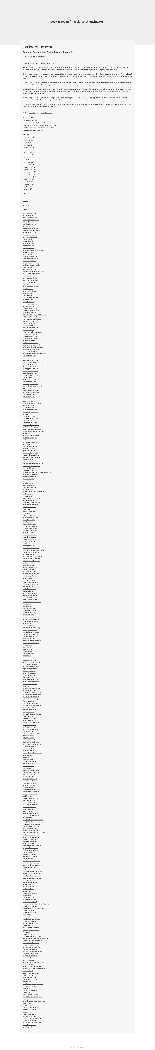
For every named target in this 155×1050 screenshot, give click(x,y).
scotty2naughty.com (29, 612)
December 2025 (28, 152)
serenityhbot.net (28, 811)
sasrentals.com (28, 444)
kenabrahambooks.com (30, 582)
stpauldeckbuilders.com (30, 848)
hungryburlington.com (30, 638)
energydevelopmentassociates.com (34, 353)
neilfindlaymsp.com (29, 727)
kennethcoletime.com (30, 636)
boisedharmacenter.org (30, 504)
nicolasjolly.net (28, 591)
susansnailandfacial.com (31, 815)
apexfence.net (27, 1027)
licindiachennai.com (29, 222)
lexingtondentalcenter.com (31, 457)
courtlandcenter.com (29, 725)
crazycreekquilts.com (30, 576)
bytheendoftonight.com (30, 517)
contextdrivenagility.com (31, 621)
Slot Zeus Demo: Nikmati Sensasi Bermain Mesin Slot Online (39, 127)
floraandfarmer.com (29, 356)
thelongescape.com (29, 658)
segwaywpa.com (28, 776)
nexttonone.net (28, 809)
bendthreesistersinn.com (31, 697)
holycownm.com (28, 712)
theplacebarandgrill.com (31, 733)
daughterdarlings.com (30, 224)
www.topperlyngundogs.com (32, 824)
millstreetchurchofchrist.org (32, 966)
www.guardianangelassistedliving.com (35, 938)
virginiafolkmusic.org (30, 474)
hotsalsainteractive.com (31, 228)
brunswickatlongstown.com (32, 640)
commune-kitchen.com (30, 584)
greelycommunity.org (30, 599)
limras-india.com (28, 215)
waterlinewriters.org (29, 783)
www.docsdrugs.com (30, 854)
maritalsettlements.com (30, 677)
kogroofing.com (28, 299)
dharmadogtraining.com (31, 1007)
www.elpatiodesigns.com (31, 928)
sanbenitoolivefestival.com (31, 528)
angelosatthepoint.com (30, 740)
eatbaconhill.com (28, 248)
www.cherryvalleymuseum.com (33, 332)
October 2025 (27, 155)
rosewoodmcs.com (29, 897)
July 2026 (26, 140)
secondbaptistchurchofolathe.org (34, 1001)
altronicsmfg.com (28, 245)
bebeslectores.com (29, 340)
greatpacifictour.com (30, 718)
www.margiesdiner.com (30, 856)
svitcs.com (26, 757)
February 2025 (27, 164)
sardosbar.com (28, 399)
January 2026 (27, 150)
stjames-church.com (29, 610)
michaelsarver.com (29, 448)
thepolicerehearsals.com (31, 552)
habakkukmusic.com (29, 807)
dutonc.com (27, 656)
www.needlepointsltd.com (31, 861)
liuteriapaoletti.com (29, 690)
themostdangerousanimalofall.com (34, 550)
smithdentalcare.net (29, 1020)
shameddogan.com (29, 785)
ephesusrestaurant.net (30, 921)
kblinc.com (26, 414)
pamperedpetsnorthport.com (32, 418)
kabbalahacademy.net (30, 438)
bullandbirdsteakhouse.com (32, 863)
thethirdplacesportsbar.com (32, 919)
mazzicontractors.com (30, 917)
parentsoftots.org (29, 787)
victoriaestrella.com (29, 720)
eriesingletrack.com (29, 416)
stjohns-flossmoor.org (30, 699)
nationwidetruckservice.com (32, 714)
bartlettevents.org (29, 325)
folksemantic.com (29, 397)
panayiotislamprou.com (30, 308)
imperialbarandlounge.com (31, 379)
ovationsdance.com (29, 476)
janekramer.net (27, 645)
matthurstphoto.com (30, 958)
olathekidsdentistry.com (31, 425)
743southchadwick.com (30, 364)
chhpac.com (27, 1005)
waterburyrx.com (28, 735)
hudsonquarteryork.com (31, 930)
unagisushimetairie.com (30, 278)
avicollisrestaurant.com (30, 729)
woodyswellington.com (30, 923)
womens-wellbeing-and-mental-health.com (37, 472)
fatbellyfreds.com (28, 925)
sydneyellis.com (28, 459)
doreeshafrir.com (28, 615)
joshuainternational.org (30, 813)
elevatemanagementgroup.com (33, 984)
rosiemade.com (28, 420)
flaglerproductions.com (30, 569)
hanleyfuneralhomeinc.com (31, 427)
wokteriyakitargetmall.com (31, 455)
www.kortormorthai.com (31, 839)
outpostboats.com (29, 515)
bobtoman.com (28, 295)
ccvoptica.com (27, 880)
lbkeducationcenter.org (30, 485)
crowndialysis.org (28, 461)
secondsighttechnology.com (32, 446)
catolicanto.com (28, 483)
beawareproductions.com (31, 619)
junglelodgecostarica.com (31, 662)
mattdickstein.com (29, 800)
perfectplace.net (28, 489)
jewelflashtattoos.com (30, 280)
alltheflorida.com (28, 960)
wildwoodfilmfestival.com (31, 317)
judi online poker (46, 113)
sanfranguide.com (29, 541)
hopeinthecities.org (29, 520)
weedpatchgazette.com (30, 412)
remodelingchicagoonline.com (33, 871)
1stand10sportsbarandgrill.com (33, 431)
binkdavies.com (28, 578)
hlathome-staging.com (30, 453)
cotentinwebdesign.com (30, 334)
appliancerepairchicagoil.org (32, 265)
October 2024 (27, 174)
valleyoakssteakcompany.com (32, 744)
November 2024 (28, 172)
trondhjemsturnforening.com (32, 940)
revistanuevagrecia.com (30, 608)
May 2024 (26, 186)
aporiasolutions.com (29, 774)
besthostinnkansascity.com (32, 1018)
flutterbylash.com (28, 975)
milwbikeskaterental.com (31, 679)
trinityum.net (27, 915)
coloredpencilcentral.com (31, 375)
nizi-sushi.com (27, 647)
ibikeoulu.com (27, 623)
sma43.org (26, 869)
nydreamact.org (28, 276)
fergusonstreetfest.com (30, 953)
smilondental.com (29, 440)
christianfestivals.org (30, 664)
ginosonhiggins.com (29, 673)
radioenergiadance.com (30, 304)
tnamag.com (27, 768)
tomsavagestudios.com (30, 470)
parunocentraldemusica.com (32, 936)
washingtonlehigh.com (30, 882)
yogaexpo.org (27, 496)
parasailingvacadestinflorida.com (34, 969)
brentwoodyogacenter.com (31, 874)
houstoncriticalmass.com (31, 548)
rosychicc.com (27, 513)
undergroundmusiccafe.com (32, 1022)
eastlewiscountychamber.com (32, 556)
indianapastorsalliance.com (32, 742)
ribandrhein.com (28, 479)
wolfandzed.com (28, 889)
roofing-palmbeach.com (31, 369)
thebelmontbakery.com (30, 258)
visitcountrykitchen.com (30, 666)
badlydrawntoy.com (29, 802)
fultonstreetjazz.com (29, 323)
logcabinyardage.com (30, 794)
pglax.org (26, 686)
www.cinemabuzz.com (30, 893)
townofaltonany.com (30, 684)
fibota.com (26, 932)
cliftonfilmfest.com (29, 377)
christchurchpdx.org (29, 580)
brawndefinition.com (29, 571)
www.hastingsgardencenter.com (33, 908)
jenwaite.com (27, 981)
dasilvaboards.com (29, 563)
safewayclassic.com (29, 261)
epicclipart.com (28, 289)
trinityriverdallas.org (29, 487)
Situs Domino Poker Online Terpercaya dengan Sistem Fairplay (40, 125)
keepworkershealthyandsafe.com (33, 271)
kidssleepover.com (29, 252)
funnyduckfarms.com (30, 979)
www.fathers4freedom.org (31, 822)
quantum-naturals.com (30, 949)
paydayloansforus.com (30, 256)
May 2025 (26, 157)
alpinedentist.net (28, 302)
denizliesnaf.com (28, 751)
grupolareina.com (28, 330)
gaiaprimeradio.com (29, 651)
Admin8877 (44, 57)
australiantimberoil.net (30, 343)
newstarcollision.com (30, 442)
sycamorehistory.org (29, 899)
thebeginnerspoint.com (30, 537)
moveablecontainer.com (30, 328)
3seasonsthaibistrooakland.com (33, 492)
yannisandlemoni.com (30, 410)
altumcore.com (28, 763)
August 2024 (27, 179)
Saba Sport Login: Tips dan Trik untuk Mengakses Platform (39, 122)
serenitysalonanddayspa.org (32, 230)
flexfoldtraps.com (29, 835)
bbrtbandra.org (28, 284)
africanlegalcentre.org (30, 595)
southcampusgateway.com (31, 310)
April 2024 (26, 189)
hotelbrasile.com (28, 321)
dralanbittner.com (29, 407)
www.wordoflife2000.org (31, 390)
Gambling (32, 113)
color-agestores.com (29, 507)
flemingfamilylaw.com (30, 990)
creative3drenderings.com (31, 789)
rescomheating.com (29, 1014)
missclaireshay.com (29, 213)
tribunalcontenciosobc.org (31, 558)
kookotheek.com (28, 306)
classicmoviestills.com (30, 530)
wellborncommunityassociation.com (35, 315)
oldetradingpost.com (30, 336)
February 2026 (27, 147)
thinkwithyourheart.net (30, 384)
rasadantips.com (28, 241)
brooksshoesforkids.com (31, 770)
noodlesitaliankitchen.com (31, 274)
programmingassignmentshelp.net (34, 250)
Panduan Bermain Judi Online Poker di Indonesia (48, 52)
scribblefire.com (28, 494)
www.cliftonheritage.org (30, 867)
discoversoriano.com (30, 535)
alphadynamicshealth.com (31, 973)
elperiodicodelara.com (30, 217)
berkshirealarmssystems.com (32, 403)
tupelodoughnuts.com (30, 422)
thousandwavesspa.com (31, 722)
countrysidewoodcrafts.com (32, 263)
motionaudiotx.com (29, 1010)
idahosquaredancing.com (31, 392)
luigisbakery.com (28, 884)
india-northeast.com (29, 366)
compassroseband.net (30, 761)
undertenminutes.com (30, 237)
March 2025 (27, 162)
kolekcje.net (26, 481)
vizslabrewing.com (29, 405)
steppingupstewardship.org (32, 878)
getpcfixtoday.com (29, 282)
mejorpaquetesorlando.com (32, 429)
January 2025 (27, 167)
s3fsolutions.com (28, 358)
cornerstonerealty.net (30, 902)
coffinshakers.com (29, 625)
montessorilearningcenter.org (32, 951)
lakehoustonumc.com (30, 804)
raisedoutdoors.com (29, 381)
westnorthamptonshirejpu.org (32, 319)
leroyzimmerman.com (30, 986)
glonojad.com (27, 606)
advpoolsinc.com (28, 738)
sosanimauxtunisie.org (30, 297)
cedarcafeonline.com (30, 233)
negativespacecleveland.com (32, 688)
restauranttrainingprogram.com (33, 463)
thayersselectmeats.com (31, 772)
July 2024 (26, 181)
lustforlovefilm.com (29, 589)
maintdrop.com (28, 293)
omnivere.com (27, 239)
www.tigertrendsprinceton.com (33, 820)
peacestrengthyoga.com (31, 830)
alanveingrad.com (29, 671)
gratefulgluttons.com (30, 522)
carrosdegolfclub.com (30, 351)
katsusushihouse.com (30, 597)
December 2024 (28, 169)
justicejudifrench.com (30, 630)
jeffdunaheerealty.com (30, 828)
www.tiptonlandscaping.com (32, 876)
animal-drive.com (28, 766)
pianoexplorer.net (28, 910)
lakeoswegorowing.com (30, 994)
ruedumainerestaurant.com (32, 602)
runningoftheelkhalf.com (31, 826)
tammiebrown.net (28, 653)
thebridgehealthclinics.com (31, 781)
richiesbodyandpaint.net (31, 220)
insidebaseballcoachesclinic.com (33, 962)
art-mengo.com (28, 649)
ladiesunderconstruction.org (32, 338)
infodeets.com (27, 226)
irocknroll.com (27, 388)
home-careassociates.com (31, 498)
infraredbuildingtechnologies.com (34, 347)
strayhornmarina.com (30, 567)
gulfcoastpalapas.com (30, 779)
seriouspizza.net (28, 759)
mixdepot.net (27, 895)
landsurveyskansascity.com (32, 845)
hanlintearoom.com (29, 977)
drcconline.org (27, 731)
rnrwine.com (27, 992)
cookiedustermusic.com (30, 703)
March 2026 (27, 145)
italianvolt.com (28, 401)
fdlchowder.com (28, 858)
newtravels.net (27, 254)
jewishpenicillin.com (29, 468)
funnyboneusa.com (29, 701)
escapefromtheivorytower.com (33, 362)
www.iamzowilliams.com (31, 906)
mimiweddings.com (29, 1016)
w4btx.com (26, 433)
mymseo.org (27, 1003)
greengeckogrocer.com (30, 451)
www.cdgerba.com (29, 934)
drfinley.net (26, 988)
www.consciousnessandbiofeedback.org (36, 904)
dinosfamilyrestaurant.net (31, 345)
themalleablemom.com (30, 634)
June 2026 (26, 142)
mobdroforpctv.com (29, 524)
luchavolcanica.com (29, 710)
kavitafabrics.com (29, 707)
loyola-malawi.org (29, 511)
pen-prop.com (27, 817)
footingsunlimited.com (30, 850)
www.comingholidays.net (31, 539)
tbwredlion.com (28, 945)
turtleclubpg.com (28, 716)
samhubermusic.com (29, 1025)
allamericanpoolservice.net (31, 466)
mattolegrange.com (29, 660)
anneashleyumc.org (29, 843)
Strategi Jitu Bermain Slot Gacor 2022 (33, 130)
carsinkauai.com (28, 964)
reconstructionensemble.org (32, 705)
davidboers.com (28, 796)
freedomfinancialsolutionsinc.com (34, 833)
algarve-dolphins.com (30, 669)
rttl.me (25, 1012)
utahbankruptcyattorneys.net (32, 386)
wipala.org (26, 509)
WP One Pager (80, 1047)
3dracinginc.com (28, 545)
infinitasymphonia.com (30, 593)
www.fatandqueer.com (30, 841)
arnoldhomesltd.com (30, 373)
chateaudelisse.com (29, 312)
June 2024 (26, 184)
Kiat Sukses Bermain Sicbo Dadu (32, 120)
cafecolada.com (28, 533)
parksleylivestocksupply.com (32, 502)
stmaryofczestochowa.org (31, 628)
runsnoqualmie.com (29, 852)
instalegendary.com (29, 269)
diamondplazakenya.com (31, 943)
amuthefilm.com (28, 587)
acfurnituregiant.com (30, 235)
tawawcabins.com (29, 394)
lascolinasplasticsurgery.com (32, 865)
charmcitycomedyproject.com (32, 617)
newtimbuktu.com (29, 243)
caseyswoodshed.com (30, 746)
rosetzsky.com (27, 604)
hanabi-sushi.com (28, 887)
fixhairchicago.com (29, 748)
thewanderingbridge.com (31, 632)
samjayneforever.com (30, 956)
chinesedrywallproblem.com (32, 694)
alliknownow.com (28, 554)
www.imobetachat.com (30, 798)
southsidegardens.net (30, 912)
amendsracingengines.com (31, 837)
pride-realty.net (28, 971)
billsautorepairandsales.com (32, 947)
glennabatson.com (29, 565)
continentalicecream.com (31, 574)
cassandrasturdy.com (30, 526)
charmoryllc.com (28, 543)
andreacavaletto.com (30, 500)
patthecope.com (28, 755)
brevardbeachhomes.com (31, 360)
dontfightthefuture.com (30, 371)
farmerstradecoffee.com (31, 792)
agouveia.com (27, 999)
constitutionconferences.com (32, 753)
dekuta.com (27, 891)
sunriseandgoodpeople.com (32, 692)
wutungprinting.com (29, 675)
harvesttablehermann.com (31, 349)
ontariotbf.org (27, 267)
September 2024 (28, 177)
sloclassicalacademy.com (31, 561)
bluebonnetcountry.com (30, 287)
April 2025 (26, 159)
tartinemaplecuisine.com (31, 643)
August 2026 (27, 137)
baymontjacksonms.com (31, 681)
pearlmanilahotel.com (30, 291)
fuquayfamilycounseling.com (32, 997)
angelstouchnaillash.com (31, 435)
